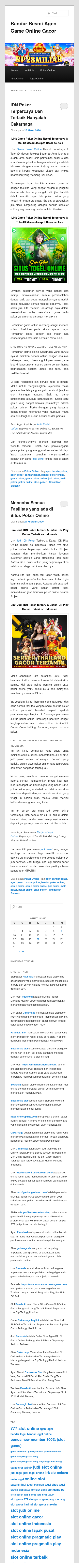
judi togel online (33, 1473)
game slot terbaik (21, 1467)
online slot (35, 1479)
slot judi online (25, 1510)
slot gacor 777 (19, 1499)
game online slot (53, 1451)
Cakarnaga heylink (29, 1320)
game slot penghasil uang (24, 1456)
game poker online (36, 478)
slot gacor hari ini (22, 1504)
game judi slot (35, 1451)
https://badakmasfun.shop (35, 1212)
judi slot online (47, 1467)
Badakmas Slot (33, 1372)
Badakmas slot (19, 1048)
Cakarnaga (29, 1012)
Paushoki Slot (18, 1032)
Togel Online (37, 78)
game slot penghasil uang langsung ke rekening (36, 1461)
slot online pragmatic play (36, 1537)
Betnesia (16, 1084)
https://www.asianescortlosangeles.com (44, 1284)
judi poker (38, 458)
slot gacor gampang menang (47, 1499)
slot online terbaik (29, 1557)
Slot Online (17, 78)
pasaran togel (42, 1484)
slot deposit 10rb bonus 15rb (26, 1494)
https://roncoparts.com (24, 1116)
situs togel (58, 1484)
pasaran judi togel (22, 1484)
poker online (25, 482)
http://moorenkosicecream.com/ (34, 1172)
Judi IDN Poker (26, 540)
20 (38, 939)
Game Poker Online (29, 149)
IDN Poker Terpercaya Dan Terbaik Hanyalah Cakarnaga (28, 114)
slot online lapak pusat (32, 1530)
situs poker (40, 482)
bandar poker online (52, 474)
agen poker (17, 474)
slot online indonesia (31, 1523)
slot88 (14, 1489)
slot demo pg (56, 1489)
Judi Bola (29, 70)
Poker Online (47, 70)
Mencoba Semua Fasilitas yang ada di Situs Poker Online (32, 508)
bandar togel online (39, 1434)
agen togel (46, 1429)
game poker (17, 478)
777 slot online (25, 1428)
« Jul (21, 951)
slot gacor (48, 1494)
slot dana (41, 1489)
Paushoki (28, 976)
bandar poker (32, 474)
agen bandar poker (56, 471)
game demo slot (19, 1451)
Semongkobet (24, 1404)
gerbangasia (24, 1248)
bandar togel (18, 1434)
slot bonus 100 (27, 1489)
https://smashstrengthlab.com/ (39, 1064)
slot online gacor (27, 1517)
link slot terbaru (56, 1472)
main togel (17, 1479)
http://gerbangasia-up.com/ (32, 1192)
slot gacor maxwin (45, 1504)
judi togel (16, 1473)
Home (14, 70)
